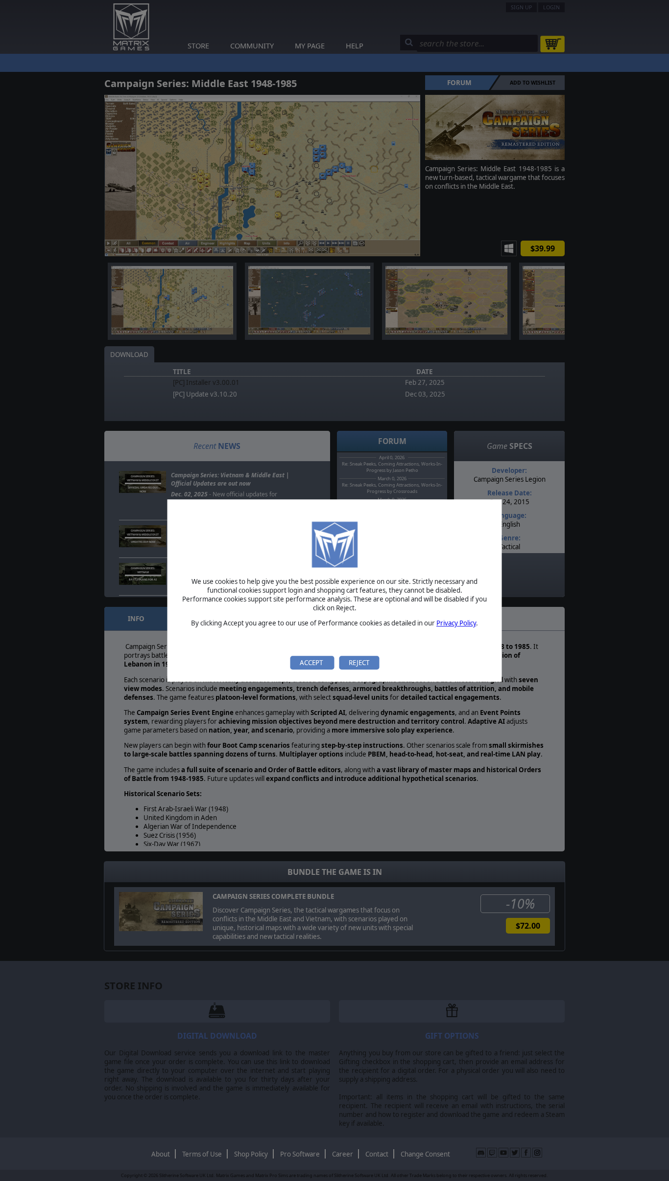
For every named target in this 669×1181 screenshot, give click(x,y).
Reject (359, 662)
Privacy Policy (456, 623)
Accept (312, 662)
